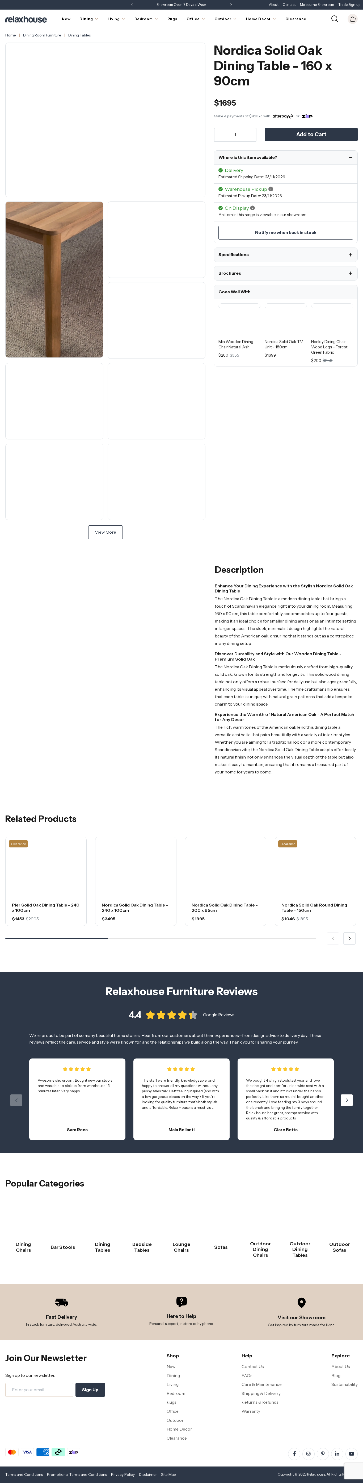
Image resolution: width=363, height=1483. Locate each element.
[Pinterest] (323, 1454)
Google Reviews (218, 1014)
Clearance (177, 1438)
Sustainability (344, 1384)
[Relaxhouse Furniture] (26, 18)
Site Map (168, 1474)
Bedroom (176, 1393)
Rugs (171, 1402)
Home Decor (179, 1429)
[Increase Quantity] (249, 135)
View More (105, 532)
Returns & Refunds (260, 1402)
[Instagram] (308, 1454)
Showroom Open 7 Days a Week (181, 5)
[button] (231, 5)
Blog (335, 1375)
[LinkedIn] (337, 1454)
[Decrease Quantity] (221, 135)
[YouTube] (351, 1454)
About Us (340, 1366)
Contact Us (253, 1366)
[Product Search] (335, 18)
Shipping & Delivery (261, 1393)
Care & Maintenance (262, 1384)
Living (173, 1384)
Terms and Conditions (24, 1474)
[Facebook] (294, 1454)
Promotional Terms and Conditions (77, 1474)
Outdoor (175, 1420)
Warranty (251, 1411)
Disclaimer (148, 1474)
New (171, 1366)
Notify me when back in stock (285, 232)
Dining (173, 1375)
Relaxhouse (316, 1474)
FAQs (247, 1375)
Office (173, 1411)
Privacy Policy (123, 1474)
